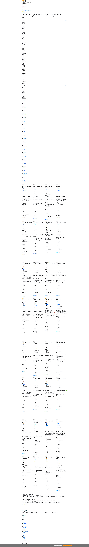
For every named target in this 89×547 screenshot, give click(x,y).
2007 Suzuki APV (60, 300)
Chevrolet (25, 104)
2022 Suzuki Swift (26, 342)
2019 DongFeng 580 (50, 263)
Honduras (24, 534)
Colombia (24, 529)
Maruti (24, 153)
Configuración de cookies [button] (58, 545)
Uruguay (24, 540)
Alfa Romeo (25, 111)
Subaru (25, 174)
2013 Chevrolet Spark (49, 223)
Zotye (24, 183)
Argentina (24, 527)
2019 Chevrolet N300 (26, 421)
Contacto (24, 515)
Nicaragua (24, 536)
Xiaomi (24, 181)
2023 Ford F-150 (60, 263)
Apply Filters (23, 73)
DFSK (24, 121)
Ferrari (24, 127)
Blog (23, 516)
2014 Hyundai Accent (48, 186)
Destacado (35, 262)
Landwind (25, 148)
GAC (24, 131)
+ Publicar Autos (24, 3)
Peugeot (25, 160)
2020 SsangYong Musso (37, 300)
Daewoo (25, 118)
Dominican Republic (25, 531)
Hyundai (25, 107)
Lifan (24, 149)
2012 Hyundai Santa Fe (61, 457)
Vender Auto (23, 7)
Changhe (25, 114)
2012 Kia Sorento (26, 186)
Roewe (24, 166)
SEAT (24, 169)
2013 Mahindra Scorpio (49, 379)
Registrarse (24, 522)
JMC (24, 145)
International (25, 138)
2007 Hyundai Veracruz (48, 342)
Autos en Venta (24, 6)
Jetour (24, 142)
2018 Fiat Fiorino (49, 457)
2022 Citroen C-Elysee (26, 379)
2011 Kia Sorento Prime (37, 186)
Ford (24, 103)
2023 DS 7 (59, 186)
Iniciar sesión (23, 12)
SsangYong (25, 173)
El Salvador (24, 533)
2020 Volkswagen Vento (26, 264)
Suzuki (24, 176)
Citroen (25, 117)
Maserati (25, 155)
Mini (24, 159)
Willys (24, 180)
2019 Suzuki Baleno (27, 222)
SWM (24, 177)
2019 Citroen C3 (37, 263)
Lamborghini (25, 146)
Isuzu (24, 139)
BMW (24, 110)
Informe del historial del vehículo (26, 10)
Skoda (24, 170)
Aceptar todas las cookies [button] (67, 545)
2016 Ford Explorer (61, 222)
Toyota (24, 100)
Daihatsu (25, 120)
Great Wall (25, 134)
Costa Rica (24, 530)
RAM (24, 162)
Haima (24, 135)
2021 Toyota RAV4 (61, 342)
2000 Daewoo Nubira (25, 300)
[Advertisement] (44, 258)
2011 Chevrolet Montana (26, 457)
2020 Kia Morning (61, 421)
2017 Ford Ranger (38, 457)
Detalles (23, 217)
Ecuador (24, 532)
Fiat (24, 128)
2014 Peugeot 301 (38, 222)
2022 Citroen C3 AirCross (37, 421)
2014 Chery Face (49, 300)
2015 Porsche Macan (36, 342)
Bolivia (24, 528)
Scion (24, 167)
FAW (24, 125)
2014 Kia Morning (61, 378)
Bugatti (25, 113)
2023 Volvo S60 (37, 378)
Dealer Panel (24, 523)
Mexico (24, 535)
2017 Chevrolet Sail (50, 421)
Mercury (25, 156)
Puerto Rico (24, 539)
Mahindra (25, 152)
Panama (24, 537)
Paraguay (24, 538)
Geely (24, 132)
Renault (25, 163)
